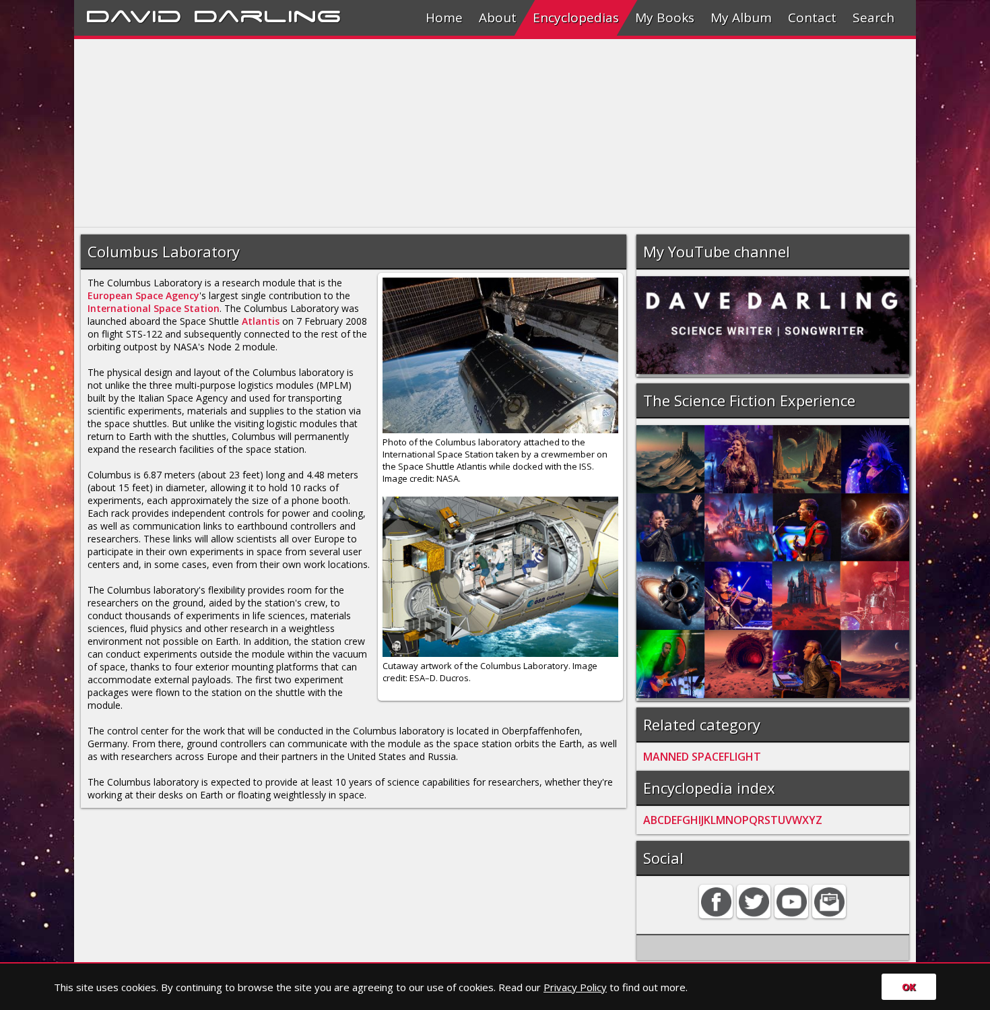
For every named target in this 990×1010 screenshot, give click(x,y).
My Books (664, 17)
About (498, 17)
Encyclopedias (576, 17)
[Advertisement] (478, 133)
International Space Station (154, 308)
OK (909, 986)
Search (873, 17)
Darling (267, 14)
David (134, 14)
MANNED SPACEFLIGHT (702, 756)
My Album (741, 17)
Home (444, 17)
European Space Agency (143, 295)
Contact (812, 17)
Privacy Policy (575, 987)
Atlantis (260, 321)
